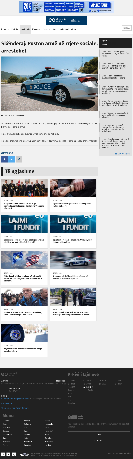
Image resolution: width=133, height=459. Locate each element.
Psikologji (6, 441)
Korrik (90, 387)
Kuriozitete (7, 434)
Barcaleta (48, 438)
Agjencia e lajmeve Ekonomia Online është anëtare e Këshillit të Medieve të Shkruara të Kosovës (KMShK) (54, 455)
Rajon (5, 438)
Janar (70, 387)
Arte (47, 427)
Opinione (27, 424)
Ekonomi (5, 29)
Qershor (71, 403)
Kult (25, 427)
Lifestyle (46, 29)
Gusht (90, 390)
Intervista (28, 441)
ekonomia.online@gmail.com (15, 399)
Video (73, 29)
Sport (55, 29)
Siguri (26, 431)
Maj (69, 400)
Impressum (6, 403)
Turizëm (27, 434)
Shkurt (71, 390)
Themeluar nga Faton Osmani (15, 408)
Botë (47, 434)
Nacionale (25, 29)
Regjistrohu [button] (99, 441)
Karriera (48, 445)
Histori (26, 438)
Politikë (14, 29)
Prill (69, 396)
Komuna (36, 29)
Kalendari (64, 29)
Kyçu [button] (99, 434)
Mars (70, 393)
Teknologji (49, 441)
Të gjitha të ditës (122, 154)
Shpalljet (27, 445)
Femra (5, 445)
